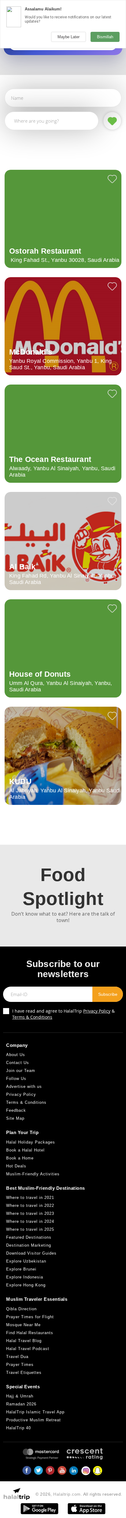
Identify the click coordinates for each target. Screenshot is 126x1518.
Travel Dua (17, 1356)
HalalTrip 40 (18, 1428)
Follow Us (16, 1078)
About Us (15, 1054)
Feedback (16, 1110)
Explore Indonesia (24, 1277)
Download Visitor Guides (31, 1253)
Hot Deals (16, 1166)
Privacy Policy (96, 1011)
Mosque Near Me (23, 1325)
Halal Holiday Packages (30, 1142)
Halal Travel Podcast (27, 1348)
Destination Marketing (28, 1245)
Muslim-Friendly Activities (33, 1174)
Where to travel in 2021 (30, 1197)
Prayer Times (20, 1364)
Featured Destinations (28, 1237)
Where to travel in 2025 (30, 1229)
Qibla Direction (21, 1309)
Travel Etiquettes (24, 1372)
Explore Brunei (21, 1269)
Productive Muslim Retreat (33, 1420)
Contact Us (17, 1062)
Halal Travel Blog (24, 1340)
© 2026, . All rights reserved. (78, 1494)
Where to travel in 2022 (30, 1205)
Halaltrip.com (67, 1494)
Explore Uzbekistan (26, 1261)
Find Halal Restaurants (29, 1332)
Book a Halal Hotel (25, 1150)
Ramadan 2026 (21, 1404)
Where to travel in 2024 (30, 1221)
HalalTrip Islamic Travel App (35, 1412)
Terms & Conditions (32, 1017)
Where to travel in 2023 (30, 1213)
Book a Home (20, 1158)
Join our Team (20, 1070)
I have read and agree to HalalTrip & (63, 1014)
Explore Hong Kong (26, 1285)
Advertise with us (24, 1086)
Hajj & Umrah (19, 1396)
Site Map (15, 1118)
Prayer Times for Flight (30, 1317)
